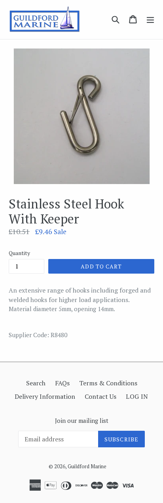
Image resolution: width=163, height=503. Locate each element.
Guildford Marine (87, 466)
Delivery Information (45, 396)
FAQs (62, 383)
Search (35, 383)
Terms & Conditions (108, 383)
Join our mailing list (81, 420)
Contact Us (100, 396)
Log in (137, 396)
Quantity (19, 253)
